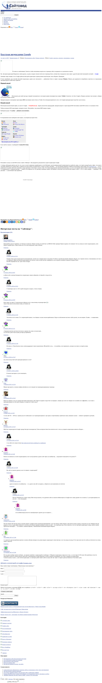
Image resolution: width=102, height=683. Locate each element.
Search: (2, 13)
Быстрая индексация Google (16, 54)
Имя (2, 568)
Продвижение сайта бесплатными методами (15, 658)
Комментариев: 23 (14, 58)
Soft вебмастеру (6, 634)
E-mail (3, 571)
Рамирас (6, 411)
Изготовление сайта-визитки (11, 661)
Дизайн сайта (5, 626)
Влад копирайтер (8, 240)
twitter (21, 27)
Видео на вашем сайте (9, 662)
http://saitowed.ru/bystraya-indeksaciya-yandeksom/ (33, 443)
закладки (55, 58)
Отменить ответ (27, 563)
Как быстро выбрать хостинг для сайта (13, 664)
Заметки (4, 653)
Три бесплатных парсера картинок (12, 671)
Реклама (6, 21)
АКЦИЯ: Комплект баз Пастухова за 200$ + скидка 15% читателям (21, 675)
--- (1, 677)
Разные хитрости (40, 58)
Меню (2, 12)
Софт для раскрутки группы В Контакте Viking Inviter (14, 609)
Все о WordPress (6, 647)
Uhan (5, 383)
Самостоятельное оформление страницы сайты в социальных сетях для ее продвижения (26, 670)
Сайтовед (10, 679)
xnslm (5, 396)
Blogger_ (6, 425)
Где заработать (7, 17)
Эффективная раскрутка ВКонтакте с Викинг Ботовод (14, 612)
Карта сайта (7, 24)
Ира (5, 536)
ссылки (72, 58)
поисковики (67, 58)
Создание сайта (6, 620)
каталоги (60, 58)
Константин (7, 551)
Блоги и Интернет (6, 639)
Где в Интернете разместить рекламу (13, 660)
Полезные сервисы (7, 642)
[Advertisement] (45, 39)
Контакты (6, 23)
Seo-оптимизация (6, 628)
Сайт (2, 574)
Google (51, 58)
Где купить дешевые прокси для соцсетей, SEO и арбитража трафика (21, 672)
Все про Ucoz (5, 650)
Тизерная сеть (92, 166)
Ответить (6, 247)
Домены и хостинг (7, 623)
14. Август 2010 (5, 58)
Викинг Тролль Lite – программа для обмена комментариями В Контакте (19, 614)
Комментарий (4, 585)
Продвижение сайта (30, 58)
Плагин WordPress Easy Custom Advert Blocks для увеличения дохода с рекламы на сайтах (26, 674)
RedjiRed (6, 452)
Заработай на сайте (7, 636)
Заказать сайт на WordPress (10, 19)
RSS (11, 27)
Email (16, 27)
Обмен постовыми (8, 20)
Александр (6, 519)
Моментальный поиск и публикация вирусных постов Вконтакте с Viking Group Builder (23, 606)
